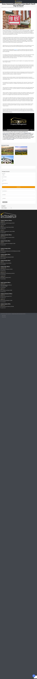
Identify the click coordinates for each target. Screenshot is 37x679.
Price (15, 7)
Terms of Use (4, 315)
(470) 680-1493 (4, 252)
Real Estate (20, 7)
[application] (18, 122)
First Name (4, 194)
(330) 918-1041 (4, 270)
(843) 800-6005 (4, 287)
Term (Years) (4, 180)
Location (13, 7)
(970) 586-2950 (4, 238)
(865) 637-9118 (4, 297)
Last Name (4, 198)
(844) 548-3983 (4, 274)
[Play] (3, 129)
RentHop (15, 49)
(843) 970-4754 (4, 291)
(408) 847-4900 (4, 228)
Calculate (18, 187)
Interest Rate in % (5, 183)
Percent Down (4, 176)
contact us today (10, 139)
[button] (18, 122)
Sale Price (3, 173)
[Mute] (31, 129)
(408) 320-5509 (4, 224)
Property (17, 7)
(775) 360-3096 (4, 264)
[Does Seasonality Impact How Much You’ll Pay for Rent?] (17, 19)
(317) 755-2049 (4, 258)
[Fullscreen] (33, 129)
